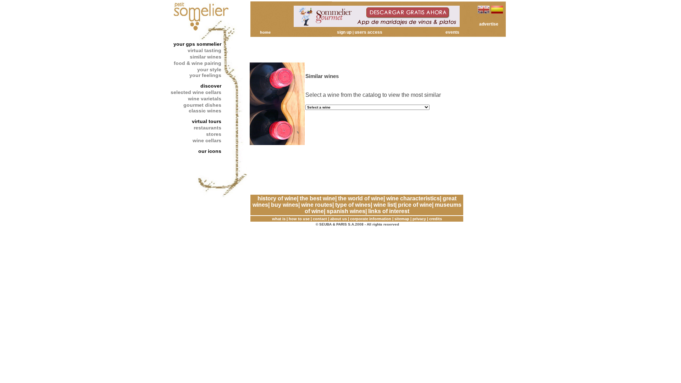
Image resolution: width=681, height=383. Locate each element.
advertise (488, 24)
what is (279, 219)
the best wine (317, 198)
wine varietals (204, 98)
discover (210, 86)
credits (435, 219)
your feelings (205, 75)
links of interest (388, 211)
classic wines (205, 110)
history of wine (277, 198)
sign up (344, 32)
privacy (419, 219)
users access (368, 32)
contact (320, 219)
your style (209, 69)
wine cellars (207, 140)
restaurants (207, 128)
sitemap (401, 219)
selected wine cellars (196, 92)
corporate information (370, 219)
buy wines (284, 205)
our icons (209, 151)
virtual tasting (204, 50)
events (452, 32)
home (265, 32)
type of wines (353, 205)
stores (213, 134)
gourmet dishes (202, 105)
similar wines (205, 57)
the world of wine (360, 198)
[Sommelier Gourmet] (377, 25)
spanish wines (346, 211)
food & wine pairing (197, 63)
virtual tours (206, 121)
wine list (384, 205)
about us (338, 219)
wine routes (316, 205)
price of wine (415, 205)
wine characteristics (413, 198)
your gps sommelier (197, 44)
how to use (299, 219)
